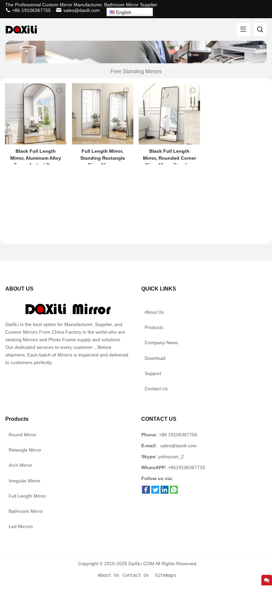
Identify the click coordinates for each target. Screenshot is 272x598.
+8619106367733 (186, 467)
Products (154, 327)
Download (155, 358)
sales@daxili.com (81, 10)
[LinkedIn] (164, 492)
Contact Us (156, 388)
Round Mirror (22, 434)
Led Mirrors (21, 526)
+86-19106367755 (31, 10)
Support (153, 373)
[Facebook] (146, 492)
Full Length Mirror (27, 496)
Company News (161, 342)
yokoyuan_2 (171, 456)
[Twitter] (155, 492)
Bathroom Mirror (26, 511)
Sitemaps (165, 575)
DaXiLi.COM (141, 563)
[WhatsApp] (173, 492)
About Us (154, 312)
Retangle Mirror (25, 450)
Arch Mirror (20, 465)
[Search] (260, 29)
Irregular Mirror (24, 480)
